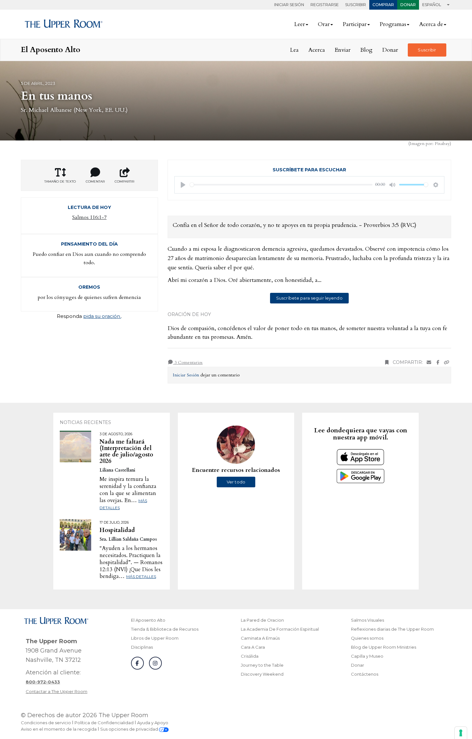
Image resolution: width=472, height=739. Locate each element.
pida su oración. (102, 316)
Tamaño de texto (60, 181)
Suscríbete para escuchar (309, 170)
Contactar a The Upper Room (56, 691)
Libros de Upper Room (155, 638)
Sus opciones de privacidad (129, 729)
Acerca (316, 50)
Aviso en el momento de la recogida (59, 729)
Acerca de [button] (431, 24)
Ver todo (236, 481)
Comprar (383, 4)
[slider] (281, 185)
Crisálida (249, 656)
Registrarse (324, 4)
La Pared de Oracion (262, 620)
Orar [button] (324, 24)
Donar (408, 4)
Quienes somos (367, 638)
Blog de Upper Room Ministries (383, 647)
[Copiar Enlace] (447, 362)
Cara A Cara (253, 647)
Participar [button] (355, 24)
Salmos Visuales (367, 620)
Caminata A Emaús (260, 638)
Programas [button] (393, 24)
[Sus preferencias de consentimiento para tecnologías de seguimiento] (461, 733)
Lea (294, 50)
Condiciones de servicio (46, 722)
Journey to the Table (262, 665)
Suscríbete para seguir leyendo (309, 298)
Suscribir (355, 4)
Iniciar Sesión (289, 4)
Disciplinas (142, 647)
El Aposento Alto (148, 620)
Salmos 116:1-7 (89, 217)
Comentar (95, 181)
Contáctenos (364, 674)
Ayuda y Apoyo (152, 722)
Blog (366, 50)
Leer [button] (299, 24)
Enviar (343, 50)
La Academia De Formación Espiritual (280, 629)
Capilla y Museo (367, 656)
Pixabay (442, 143)
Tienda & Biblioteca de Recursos (164, 629)
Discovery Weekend (262, 674)
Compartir (124, 181)
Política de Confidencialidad (104, 722)
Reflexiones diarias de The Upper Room (392, 629)
